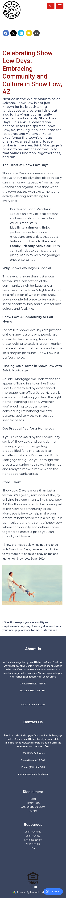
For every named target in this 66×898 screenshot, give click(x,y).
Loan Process (33, 835)
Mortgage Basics (33, 839)
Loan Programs (33, 831)
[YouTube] (35, 887)
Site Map (33, 811)
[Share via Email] (29, 33)
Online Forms (33, 843)
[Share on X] (13, 33)
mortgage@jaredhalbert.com (33, 774)
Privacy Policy (33, 803)
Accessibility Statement (33, 807)
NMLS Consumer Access (33, 704)
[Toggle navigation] (59, 6)
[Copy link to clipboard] (36, 33)
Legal (33, 799)
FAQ (33, 848)
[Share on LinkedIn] (21, 33)
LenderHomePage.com (42, 892)
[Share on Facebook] (6, 33)
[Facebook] (31, 887)
